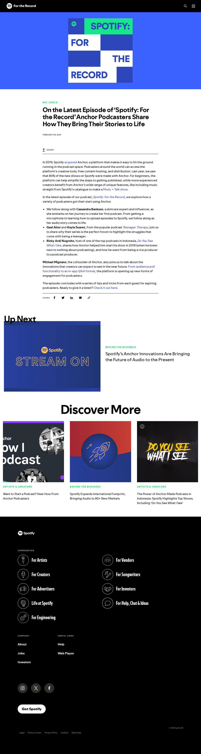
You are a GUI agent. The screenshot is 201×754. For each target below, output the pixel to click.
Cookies (64, 732)
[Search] (185, 6)
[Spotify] (21, 6)
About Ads (76, 732)
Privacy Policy (51, 732)
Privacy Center (34, 732)
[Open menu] (193, 6)
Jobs (21, 653)
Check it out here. (106, 288)
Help (61, 644)
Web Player (66, 653)
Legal (22, 732)
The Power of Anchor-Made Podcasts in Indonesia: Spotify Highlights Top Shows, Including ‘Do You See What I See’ (165, 498)
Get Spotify (34, 708)
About (22, 644)
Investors (24, 662)
